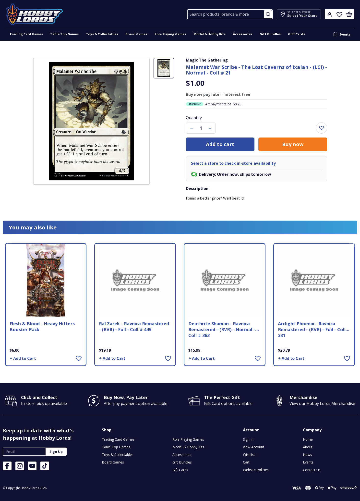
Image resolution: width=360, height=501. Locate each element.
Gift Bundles (270, 34)
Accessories (242, 34)
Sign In (248, 439)
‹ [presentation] (7, 243)
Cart (246, 462)
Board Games (136, 34)
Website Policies (256, 469)
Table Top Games (64, 34)
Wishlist (249, 454)
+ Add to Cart (23, 358)
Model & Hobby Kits (209, 34)
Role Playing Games (170, 34)
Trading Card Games (26, 34)
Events (344, 34)
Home (308, 439)
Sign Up (56, 451)
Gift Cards (296, 34)
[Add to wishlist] (321, 128)
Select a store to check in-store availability (233, 163)
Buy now (292, 144)
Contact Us (312, 469)
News (307, 454)
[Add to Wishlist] (78, 358)
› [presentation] (353, 243)
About (307, 447)
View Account (253, 447)
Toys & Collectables (102, 34)
